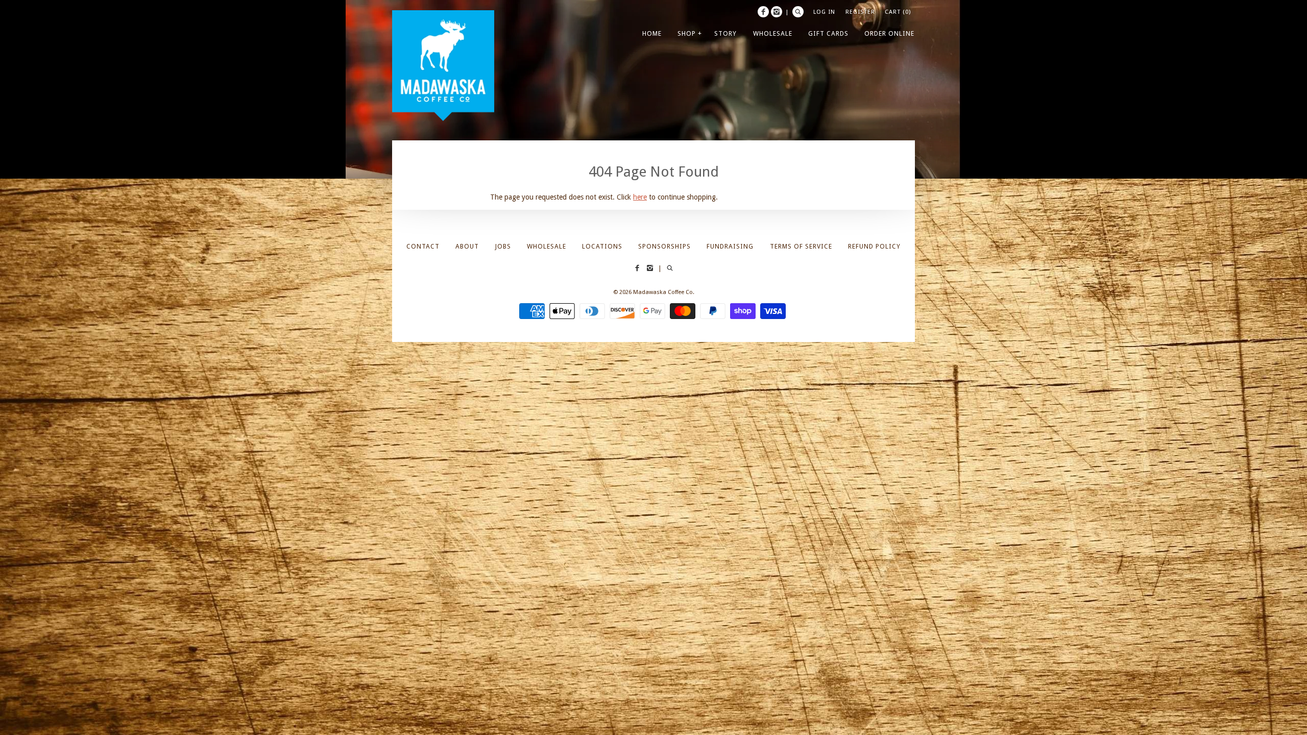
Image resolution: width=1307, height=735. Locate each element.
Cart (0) (898, 11)
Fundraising (730, 246)
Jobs (503, 246)
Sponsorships (664, 246)
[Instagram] (776, 11)
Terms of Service (801, 246)
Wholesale (546, 246)
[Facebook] (763, 11)
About (467, 246)
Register (860, 11)
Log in (824, 11)
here (640, 197)
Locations (602, 246)
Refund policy (874, 246)
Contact (423, 246)
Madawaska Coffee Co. (663, 292)
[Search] (798, 11)
